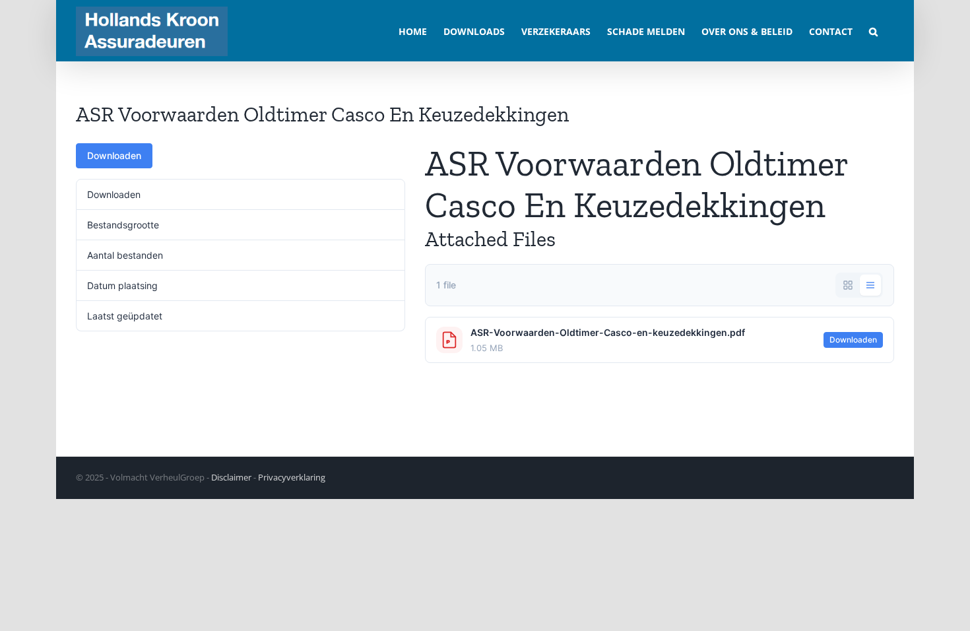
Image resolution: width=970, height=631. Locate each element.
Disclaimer (231, 477)
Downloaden (114, 155)
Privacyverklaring (291, 477)
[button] (873, 30)
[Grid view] (847, 285)
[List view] (870, 285)
